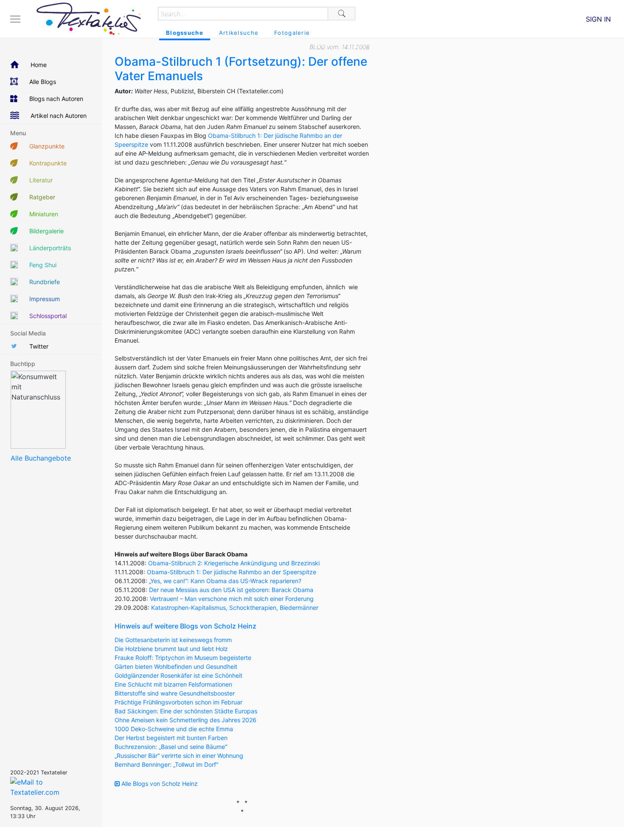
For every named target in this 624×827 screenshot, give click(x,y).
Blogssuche (184, 32)
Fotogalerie (292, 32)
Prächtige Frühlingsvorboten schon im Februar (178, 702)
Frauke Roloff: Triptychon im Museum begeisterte (183, 657)
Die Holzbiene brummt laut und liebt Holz (171, 648)
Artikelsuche (239, 32)
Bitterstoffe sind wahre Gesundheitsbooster (175, 693)
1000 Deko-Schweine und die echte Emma (174, 728)
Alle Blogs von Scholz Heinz (159, 783)
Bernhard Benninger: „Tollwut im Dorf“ (166, 764)
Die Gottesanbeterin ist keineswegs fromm (173, 639)
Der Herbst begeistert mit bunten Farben (171, 737)
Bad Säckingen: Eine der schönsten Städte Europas (186, 711)
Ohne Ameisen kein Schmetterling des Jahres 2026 (185, 720)
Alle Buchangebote (41, 458)
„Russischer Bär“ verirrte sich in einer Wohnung (179, 755)
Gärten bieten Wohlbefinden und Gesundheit (176, 666)
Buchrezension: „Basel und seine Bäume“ (171, 746)
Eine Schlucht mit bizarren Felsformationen (173, 684)
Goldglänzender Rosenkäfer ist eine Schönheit (178, 675)
